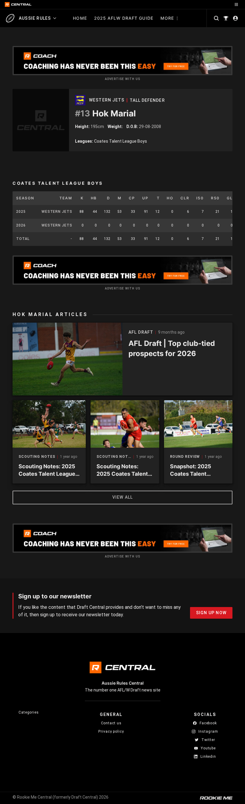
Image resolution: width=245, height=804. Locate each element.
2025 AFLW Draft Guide (123, 18)
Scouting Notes (37, 457)
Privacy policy (111, 731)
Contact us (111, 723)
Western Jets (106, 100)
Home (80, 18)
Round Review (185, 457)
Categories (29, 712)
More (167, 18)
